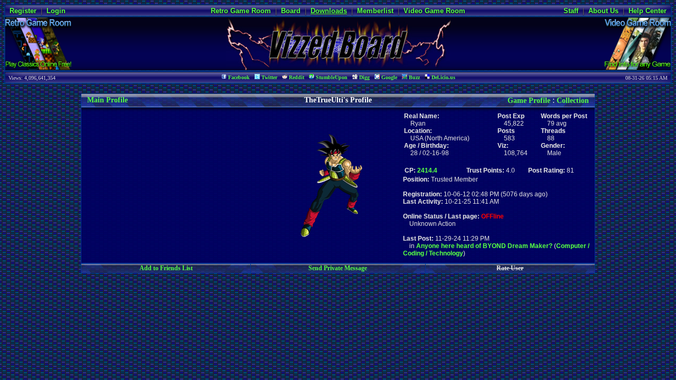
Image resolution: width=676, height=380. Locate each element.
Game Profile (529, 100)
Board (291, 11)
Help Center (647, 11)
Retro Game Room (241, 11)
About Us (603, 11)
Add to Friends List (166, 268)
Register (23, 11)
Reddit (295, 77)
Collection (573, 100)
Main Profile (107, 100)
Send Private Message (337, 268)
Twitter (268, 77)
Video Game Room (434, 11)
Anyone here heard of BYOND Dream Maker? (484, 246)
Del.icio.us (442, 77)
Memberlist (375, 11)
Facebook (238, 77)
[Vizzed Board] (338, 67)
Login (55, 11)
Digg (364, 77)
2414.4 (427, 170)
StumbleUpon (331, 77)
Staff (571, 11)
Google (388, 77)
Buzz (413, 77)
